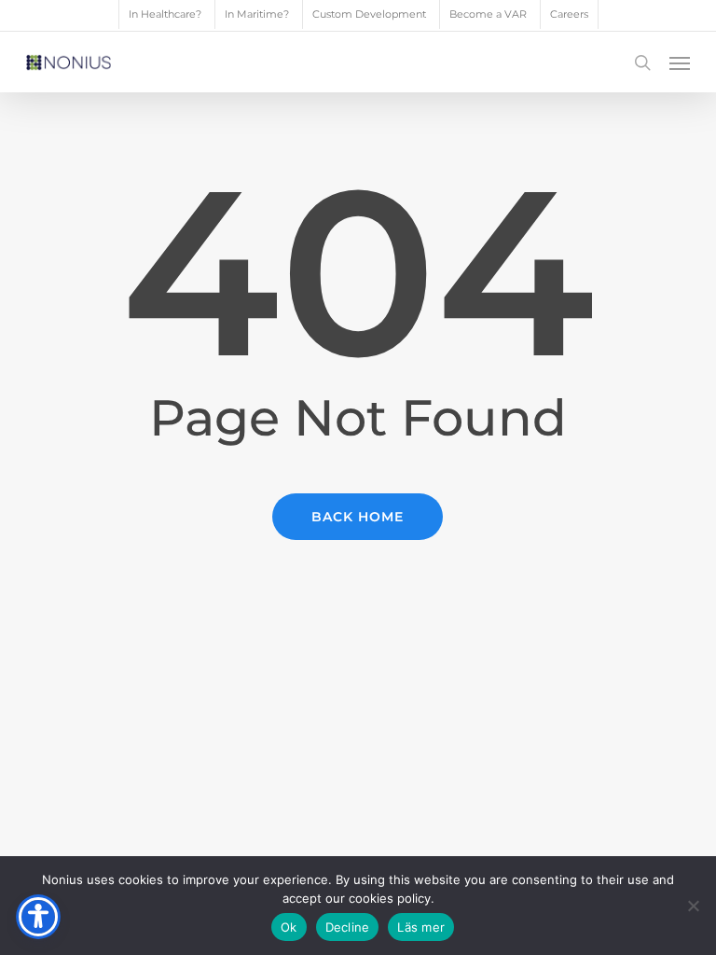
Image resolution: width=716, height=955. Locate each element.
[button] (679, 62)
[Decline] (692, 905)
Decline (347, 927)
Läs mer (421, 927)
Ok (289, 927)
